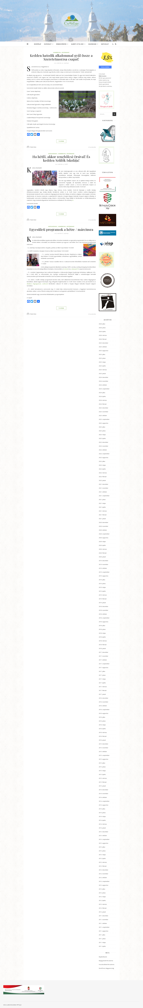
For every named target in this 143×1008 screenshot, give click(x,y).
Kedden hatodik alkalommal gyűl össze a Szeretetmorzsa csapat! (61, 57)
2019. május (102, 587)
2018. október (103, 614)
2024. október (103, 385)
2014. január (102, 828)
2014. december (103, 790)
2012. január (102, 912)
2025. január (102, 373)
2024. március (103, 400)
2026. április (102, 331)
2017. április (102, 683)
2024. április (102, 396)
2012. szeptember (104, 881)
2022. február (103, 476)
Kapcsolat (105, 44)
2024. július (102, 392)
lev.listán (65, 269)
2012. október (103, 877)
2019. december (103, 560)
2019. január (102, 602)
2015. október (103, 751)
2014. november (103, 793)
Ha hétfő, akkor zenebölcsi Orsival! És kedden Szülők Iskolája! (61, 158)
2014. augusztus (103, 805)
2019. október (103, 568)
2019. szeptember (104, 572)
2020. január (102, 557)
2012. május (102, 896)
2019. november (103, 564)
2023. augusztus (103, 423)
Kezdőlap (37, 44)
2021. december (103, 484)
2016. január (102, 740)
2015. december (103, 744)
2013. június (102, 851)
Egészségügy (52, 153)
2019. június (102, 583)
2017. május (102, 679)
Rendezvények (61, 44)
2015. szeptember (104, 755)
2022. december (103, 442)
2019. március (103, 595)
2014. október (103, 797)
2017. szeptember (104, 664)
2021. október (103, 492)
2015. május (102, 770)
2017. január (102, 694)
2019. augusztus (103, 576)
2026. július (102, 324)
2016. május (102, 725)
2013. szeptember (104, 839)
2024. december (103, 377)
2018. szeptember (104, 618)
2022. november (103, 446)
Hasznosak (92, 44)
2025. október (103, 347)
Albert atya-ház (77, 44)
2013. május (102, 854)
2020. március (103, 549)
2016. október (103, 706)
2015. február (103, 782)
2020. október (103, 530)
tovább (61, 141)
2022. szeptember (104, 453)
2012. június (102, 893)
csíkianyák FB (75, 269)
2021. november (103, 488)
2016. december (103, 698)
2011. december (103, 916)
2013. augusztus (103, 843)
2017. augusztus (103, 667)
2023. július (102, 427)
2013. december (103, 832)
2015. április (102, 774)
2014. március (103, 824)
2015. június (102, 767)
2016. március (103, 732)
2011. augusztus (103, 931)
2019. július (102, 579)
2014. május (102, 816)
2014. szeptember (104, 801)
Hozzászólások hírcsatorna (106, 964)
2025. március (103, 369)
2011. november (103, 919)
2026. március (103, 335)
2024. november (103, 381)
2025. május (102, 362)
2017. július (102, 671)
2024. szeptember (104, 389)
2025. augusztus (103, 350)
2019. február (103, 599)
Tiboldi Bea (33, 147)
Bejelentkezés (103, 957)
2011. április (102, 946)
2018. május (102, 633)
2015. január (102, 786)
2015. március (103, 778)
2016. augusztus (103, 713)
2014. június (102, 812)
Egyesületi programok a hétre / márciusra (61, 229)
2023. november (103, 411)
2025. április (102, 366)
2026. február (103, 339)
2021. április (102, 507)
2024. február (103, 404)
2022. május (102, 465)
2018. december (103, 606)
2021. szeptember (104, 495)
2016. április (102, 728)
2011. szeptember (104, 927)
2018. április (102, 637)
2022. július (102, 461)
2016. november (103, 702)
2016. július (102, 717)
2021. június (102, 499)
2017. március (103, 686)
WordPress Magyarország (106, 968)
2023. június (102, 431)
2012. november (103, 874)
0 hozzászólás (92, 147)
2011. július (102, 935)
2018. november (103, 610)
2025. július (102, 354)
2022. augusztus (103, 457)
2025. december (103, 343)
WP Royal (19, 1005)
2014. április (102, 820)
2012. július (102, 889)
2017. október (103, 660)
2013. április (102, 858)
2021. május (102, 503)
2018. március (103, 641)
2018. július (102, 625)
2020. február (103, 553)
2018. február (103, 644)
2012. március (103, 904)
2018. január (102, 648)
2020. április (102, 545)
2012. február (103, 908)
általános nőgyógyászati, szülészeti (37, 284)
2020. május (102, 541)
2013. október (103, 835)
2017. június (102, 675)
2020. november (103, 526)
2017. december (103, 652)
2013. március (103, 862)
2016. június (102, 721)
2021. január (102, 518)
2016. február (103, 736)
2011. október (103, 923)
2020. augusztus (103, 537)
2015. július (102, 763)
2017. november (103, 656)
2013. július (102, 847)
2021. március (103, 511)
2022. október (103, 450)
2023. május (102, 434)
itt (72, 200)
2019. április (102, 591)
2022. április (102, 469)
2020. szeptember (104, 534)
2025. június (102, 358)
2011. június (102, 938)
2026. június (102, 327)
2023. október (103, 415)
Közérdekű (65, 52)
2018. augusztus (103, 621)
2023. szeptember (104, 419)
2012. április (102, 900)
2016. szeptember (104, 709)
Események (57, 52)
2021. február (103, 515)
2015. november (103, 748)
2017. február (103, 690)
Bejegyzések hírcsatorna (106, 960)
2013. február (103, 866)
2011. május (102, 942)
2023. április (102, 438)
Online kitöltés (105, 67)
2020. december (103, 522)
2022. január (102, 480)
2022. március (103, 473)
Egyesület (48, 44)
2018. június (102, 629)
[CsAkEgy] (71, 20)
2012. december (103, 870)
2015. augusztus (103, 759)
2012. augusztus (103, 885)
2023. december (103, 408)
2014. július (102, 809)
